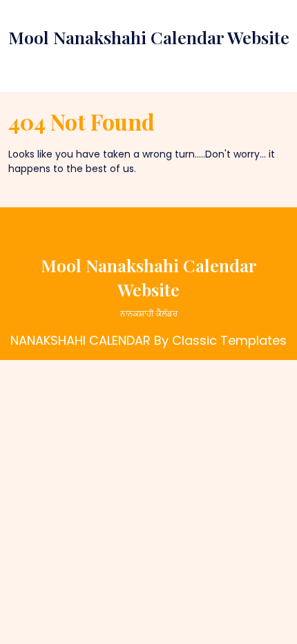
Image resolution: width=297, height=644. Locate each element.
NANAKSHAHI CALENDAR (80, 340)
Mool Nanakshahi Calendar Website (148, 37)
